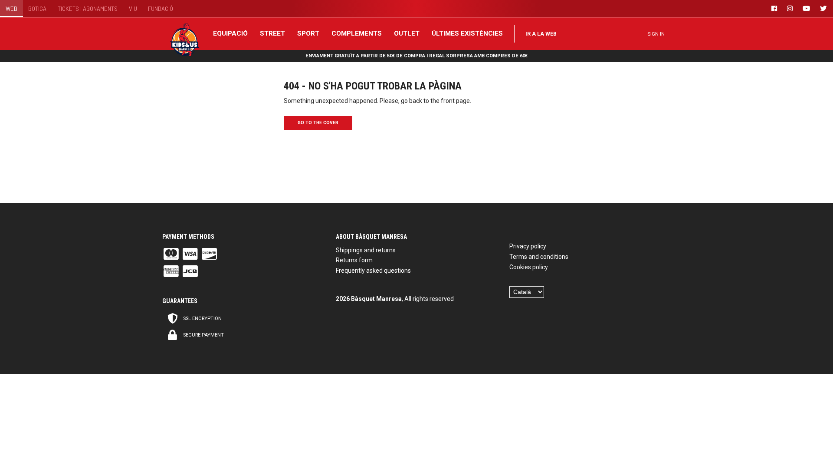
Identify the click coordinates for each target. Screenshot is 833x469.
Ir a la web (541, 34)
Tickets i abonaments (88, 8)
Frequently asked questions (373, 270)
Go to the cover (318, 123)
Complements (356, 33)
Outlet (407, 33)
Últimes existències (467, 33)
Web (11, 8)
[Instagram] (791, 8)
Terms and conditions (538, 256)
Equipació (230, 33)
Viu (133, 8)
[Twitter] (825, 8)
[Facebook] (776, 8)
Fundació (160, 8)
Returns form (354, 260)
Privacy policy (527, 246)
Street (272, 33)
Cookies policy (528, 267)
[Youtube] (808, 8)
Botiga (37, 8)
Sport (308, 33)
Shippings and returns (366, 250)
